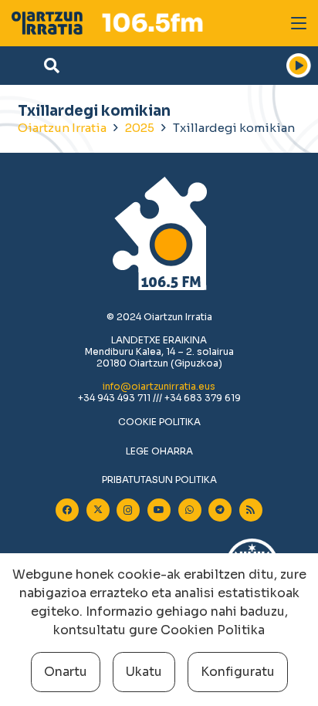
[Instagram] (128, 510)
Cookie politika (159, 421)
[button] (299, 23)
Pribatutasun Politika (159, 479)
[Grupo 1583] (47, 23)
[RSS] (250, 510)
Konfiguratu (238, 672)
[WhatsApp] (189, 510)
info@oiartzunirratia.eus (159, 386)
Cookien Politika (213, 630)
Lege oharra (159, 451)
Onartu (65, 672)
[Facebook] (67, 510)
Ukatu (144, 672)
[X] (98, 510)
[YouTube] (159, 510)
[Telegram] (220, 510)
